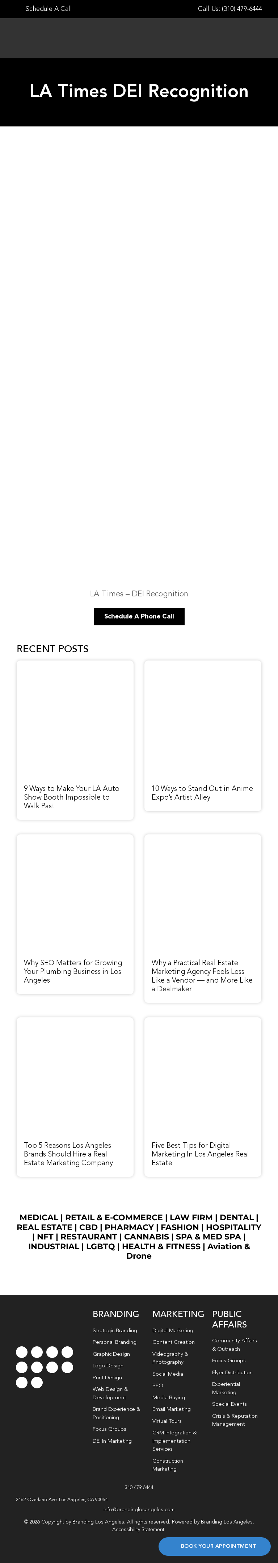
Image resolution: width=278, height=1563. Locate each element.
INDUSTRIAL (53, 1246)
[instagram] (52, 1352)
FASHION (180, 1227)
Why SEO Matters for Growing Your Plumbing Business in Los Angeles (73, 972)
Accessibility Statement (138, 1529)
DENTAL (237, 1217)
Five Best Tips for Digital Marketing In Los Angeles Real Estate (200, 1154)
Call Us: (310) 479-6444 (230, 9)
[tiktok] (67, 1352)
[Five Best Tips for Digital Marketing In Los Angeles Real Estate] (202, 1021)
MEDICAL (39, 1217)
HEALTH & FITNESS (162, 1246)
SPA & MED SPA (208, 1237)
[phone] (37, 1382)
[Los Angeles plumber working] (75, 838)
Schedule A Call (48, 9)
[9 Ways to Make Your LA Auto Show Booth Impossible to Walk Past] (75, 664)
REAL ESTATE (44, 1227)
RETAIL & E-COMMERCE (114, 1217)
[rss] (52, 1367)
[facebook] (22, 1352)
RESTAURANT (88, 1237)
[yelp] (67, 1367)
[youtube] (22, 1367)
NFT (45, 1237)
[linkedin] (37, 1367)
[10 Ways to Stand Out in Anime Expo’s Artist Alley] (202, 664)
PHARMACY (129, 1227)
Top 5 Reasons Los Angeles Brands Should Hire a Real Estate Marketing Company (68, 1154)
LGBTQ (100, 1246)
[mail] (22, 1382)
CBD (88, 1227)
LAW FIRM (191, 1217)
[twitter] (37, 1352)
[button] (139, 1500)
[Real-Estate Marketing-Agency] (202, 838)
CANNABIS (146, 1237)
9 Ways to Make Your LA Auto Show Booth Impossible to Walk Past (71, 797)
